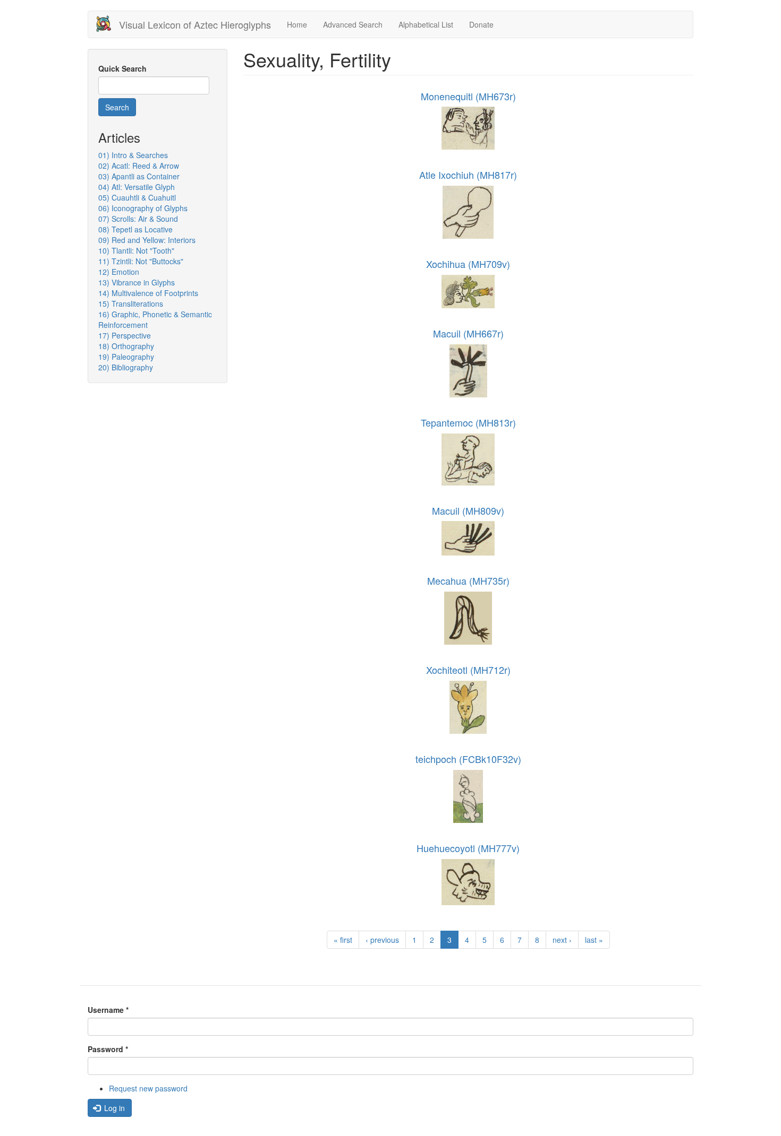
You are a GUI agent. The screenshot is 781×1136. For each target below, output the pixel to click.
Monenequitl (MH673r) (468, 96)
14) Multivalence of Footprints (148, 293)
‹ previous (382, 939)
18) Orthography (126, 346)
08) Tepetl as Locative (135, 229)
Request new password (148, 1088)
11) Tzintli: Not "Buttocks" (140, 261)
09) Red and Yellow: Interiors (147, 240)
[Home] (107, 23)
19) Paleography (126, 356)
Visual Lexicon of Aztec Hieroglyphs (195, 24)
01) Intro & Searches (133, 155)
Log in (113, 1108)
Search (117, 107)
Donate (481, 24)
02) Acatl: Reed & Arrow (138, 165)
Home (297, 24)
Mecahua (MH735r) (468, 580)
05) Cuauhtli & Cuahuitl (137, 197)
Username (108, 1009)
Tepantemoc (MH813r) (468, 422)
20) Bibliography (125, 367)
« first (343, 939)
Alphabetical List (425, 24)
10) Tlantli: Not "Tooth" (136, 250)
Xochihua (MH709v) (468, 264)
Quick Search (122, 68)
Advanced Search (353, 24)
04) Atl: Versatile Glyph (136, 186)
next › (562, 939)
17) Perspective (124, 335)
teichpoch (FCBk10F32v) (468, 759)
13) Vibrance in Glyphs (136, 282)
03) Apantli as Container (139, 176)
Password (108, 1049)
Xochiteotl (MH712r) (468, 670)
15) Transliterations (130, 303)
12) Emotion (118, 271)
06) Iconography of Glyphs (143, 208)
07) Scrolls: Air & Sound (138, 218)
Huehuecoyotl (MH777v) (468, 848)
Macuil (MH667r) (468, 333)
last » (594, 939)
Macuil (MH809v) (468, 510)
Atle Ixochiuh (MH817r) (468, 174)
